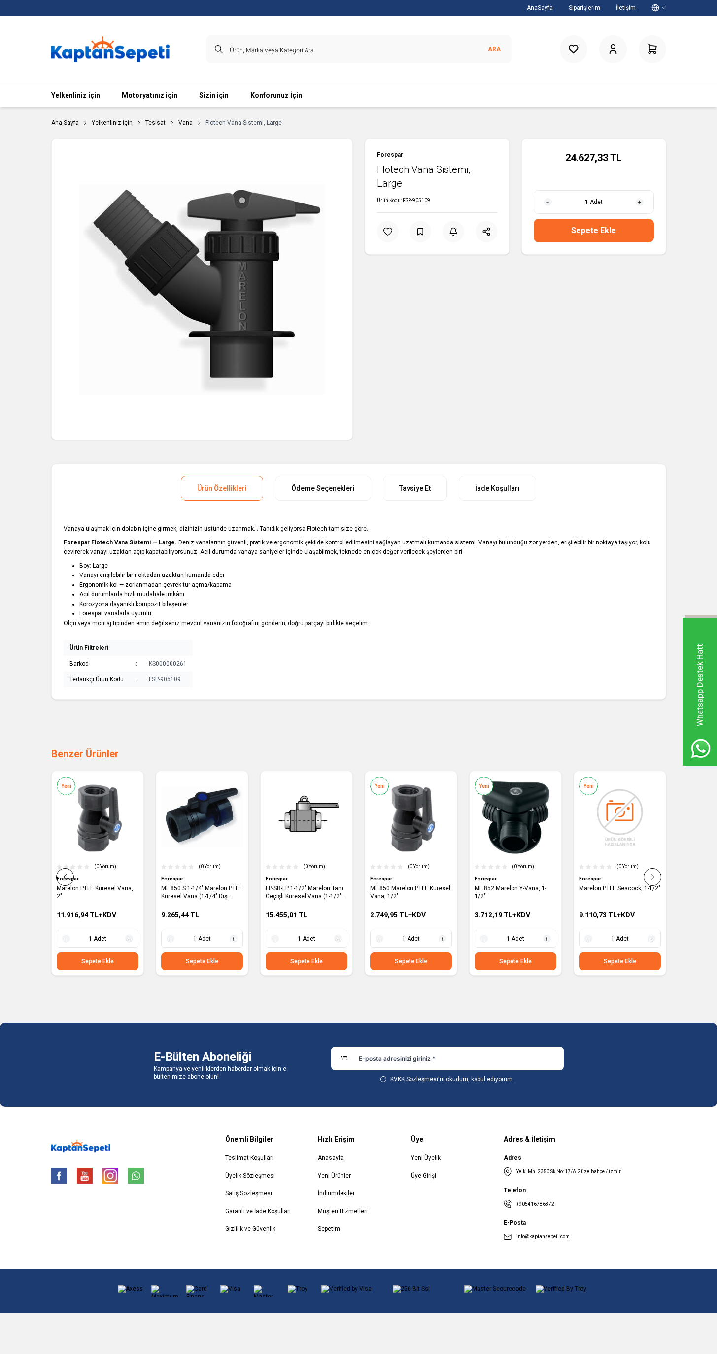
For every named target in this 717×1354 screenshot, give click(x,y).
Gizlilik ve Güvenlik (250, 1228)
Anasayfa (331, 1157)
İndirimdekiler (336, 1193)
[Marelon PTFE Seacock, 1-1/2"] (620, 817)
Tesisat (155, 122)
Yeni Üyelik (426, 1157)
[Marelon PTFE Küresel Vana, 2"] (97, 817)
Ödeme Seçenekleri (323, 488)
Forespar (390, 154)
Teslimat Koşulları (249, 1157)
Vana (185, 122)
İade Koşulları (497, 488)
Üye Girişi (423, 1175)
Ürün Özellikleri (222, 488)
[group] (202, 289)
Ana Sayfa (65, 122)
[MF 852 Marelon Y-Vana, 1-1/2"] (515, 817)
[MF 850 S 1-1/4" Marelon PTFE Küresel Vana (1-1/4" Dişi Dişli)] (202, 817)
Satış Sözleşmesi (248, 1193)
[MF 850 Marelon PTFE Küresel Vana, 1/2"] (411, 817)
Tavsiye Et (415, 488)
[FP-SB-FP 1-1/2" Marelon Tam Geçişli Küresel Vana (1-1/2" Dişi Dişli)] (306, 817)
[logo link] (110, 49)
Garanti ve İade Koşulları (258, 1211)
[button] (65, 877)
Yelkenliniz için (112, 122)
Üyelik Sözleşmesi (250, 1175)
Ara (494, 49)
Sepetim (329, 1228)
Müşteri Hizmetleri (343, 1211)
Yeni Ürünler (334, 1175)
